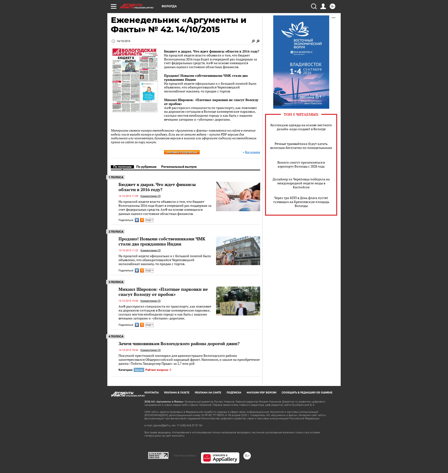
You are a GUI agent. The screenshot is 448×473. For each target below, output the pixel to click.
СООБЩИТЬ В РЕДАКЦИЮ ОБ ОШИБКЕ (307, 392)
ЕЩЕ (149, 220)
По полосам (122, 166)
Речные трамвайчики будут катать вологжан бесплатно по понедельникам (301, 146)
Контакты (151, 392)
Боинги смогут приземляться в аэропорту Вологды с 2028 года (301, 164)
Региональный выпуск (179, 166)
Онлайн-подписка (182, 152)
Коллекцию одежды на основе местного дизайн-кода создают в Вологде (301, 127)
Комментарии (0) (150, 196)
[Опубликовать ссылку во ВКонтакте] (137, 220)
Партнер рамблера (185, 455)
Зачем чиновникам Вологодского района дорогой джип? (179, 343)
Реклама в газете (176, 392)
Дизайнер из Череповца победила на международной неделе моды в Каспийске (301, 183)
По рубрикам (146, 166)
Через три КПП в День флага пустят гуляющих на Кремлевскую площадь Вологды (301, 202)
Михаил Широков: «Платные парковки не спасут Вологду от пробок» (211, 102)
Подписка (234, 392)
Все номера (252, 152)
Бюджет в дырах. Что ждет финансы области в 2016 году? (211, 51)
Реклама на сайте (208, 392)
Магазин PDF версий (261, 392)
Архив (139, 369)
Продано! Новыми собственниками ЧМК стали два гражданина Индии (206, 77)
